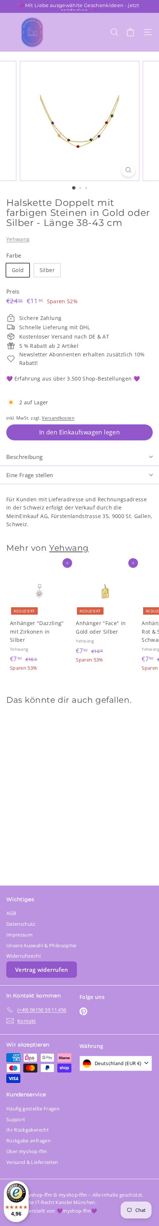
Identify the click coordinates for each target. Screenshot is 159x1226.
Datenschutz (20, 924)
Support (15, 1119)
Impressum (19, 934)
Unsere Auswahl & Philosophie (41, 945)
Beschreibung (24, 456)
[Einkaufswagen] (130, 32)
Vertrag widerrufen (41, 969)
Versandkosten (58, 418)
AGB (11, 913)
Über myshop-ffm (26, 1151)
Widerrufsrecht (23, 955)
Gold (18, 270)
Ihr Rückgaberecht (27, 1129)
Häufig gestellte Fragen (33, 1108)
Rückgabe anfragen (28, 1140)
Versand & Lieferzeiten (32, 1162)
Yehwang (18, 239)
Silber (47, 270)
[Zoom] (128, 170)
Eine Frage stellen (29, 475)
